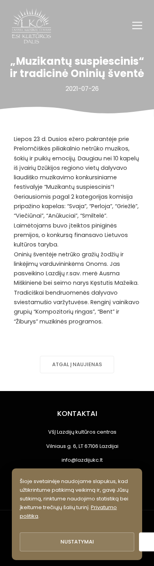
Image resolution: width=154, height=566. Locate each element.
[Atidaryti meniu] (137, 25)
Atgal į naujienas (77, 364)
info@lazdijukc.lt (82, 460)
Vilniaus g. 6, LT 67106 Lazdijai (82, 446)
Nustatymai (77, 541)
